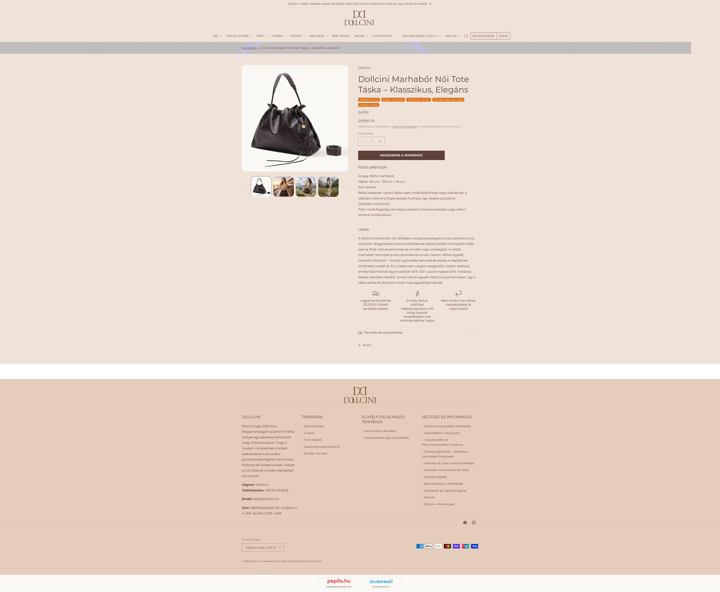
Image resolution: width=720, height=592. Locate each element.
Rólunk (429, 497)
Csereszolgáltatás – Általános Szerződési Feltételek (445, 454)
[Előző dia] (246, 187)
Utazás (308, 433)
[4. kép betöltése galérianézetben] (328, 187)
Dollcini (255, 561)
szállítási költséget (405, 126)
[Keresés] (466, 36)
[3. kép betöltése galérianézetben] (306, 187)
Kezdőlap (249, 48)
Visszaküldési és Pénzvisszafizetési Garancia (442, 442)
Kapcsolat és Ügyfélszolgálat (445, 490)
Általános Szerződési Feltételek (447, 426)
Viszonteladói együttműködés (386, 437)
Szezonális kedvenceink (321, 446)
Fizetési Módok (435, 476)
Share (367, 345)
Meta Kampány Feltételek (443, 483)
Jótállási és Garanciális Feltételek (448, 463)
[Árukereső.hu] (381, 581)
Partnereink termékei (380, 431)
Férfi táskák (312, 440)
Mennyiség (365, 133)
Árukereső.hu (381, 586)
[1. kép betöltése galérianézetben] (261, 187)
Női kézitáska (313, 426)
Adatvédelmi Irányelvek (441, 433)
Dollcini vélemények (438, 504)
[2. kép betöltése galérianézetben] (283, 187)
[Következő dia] (344, 187)
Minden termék (315, 453)
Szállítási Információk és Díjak (446, 470)
